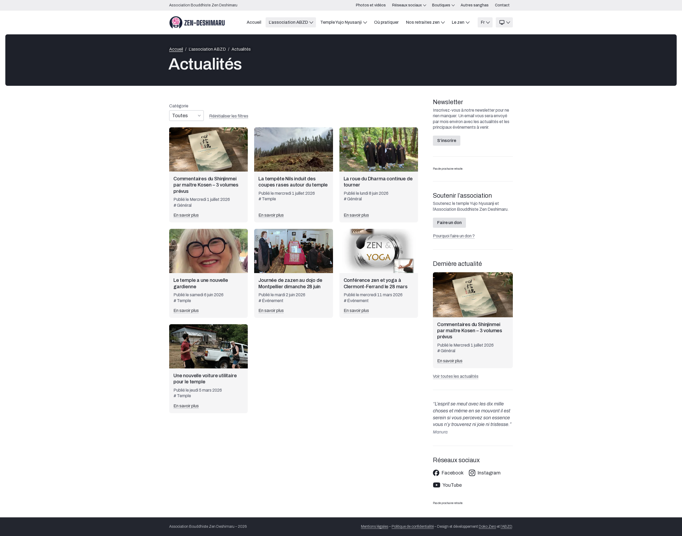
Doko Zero (487, 527)
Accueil (176, 49)
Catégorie (178, 106)
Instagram (489, 472)
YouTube (452, 485)
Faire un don (449, 222)
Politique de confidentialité (413, 527)
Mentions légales (374, 527)
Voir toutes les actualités (455, 376)
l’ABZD (506, 527)
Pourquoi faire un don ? (454, 236)
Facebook (452, 472)
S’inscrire (446, 140)
